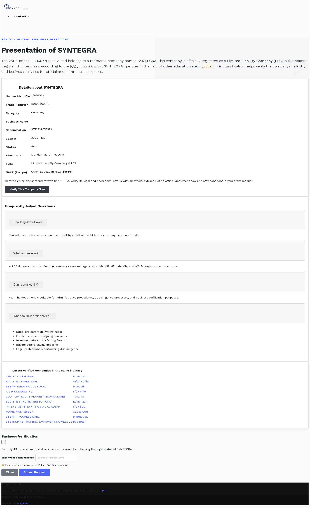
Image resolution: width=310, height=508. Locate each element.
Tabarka (78, 396)
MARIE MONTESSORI (20, 411)
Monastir (79, 386)
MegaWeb (23, 503)
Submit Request (35, 472)
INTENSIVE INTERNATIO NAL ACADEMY (33, 406)
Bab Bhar (79, 421)
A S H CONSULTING (19, 391)
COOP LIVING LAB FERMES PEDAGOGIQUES (36, 396)
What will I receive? (25, 253)
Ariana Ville (81, 381)
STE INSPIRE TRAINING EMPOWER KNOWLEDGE (39, 421)
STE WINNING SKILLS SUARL (26, 386)
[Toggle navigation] (26, 9)
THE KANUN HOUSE (20, 376)
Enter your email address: (17, 457)
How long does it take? (28, 222)
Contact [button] (20, 16)
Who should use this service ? (32, 316)
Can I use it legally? (26, 284)
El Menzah (80, 376)
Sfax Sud (79, 406)
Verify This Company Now (27, 189)
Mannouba (80, 416)
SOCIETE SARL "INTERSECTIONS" (29, 401)
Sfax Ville (79, 391)
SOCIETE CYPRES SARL (22, 381)
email (104, 490)
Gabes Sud (80, 411)
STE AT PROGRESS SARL (23, 416)
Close (10, 472)
